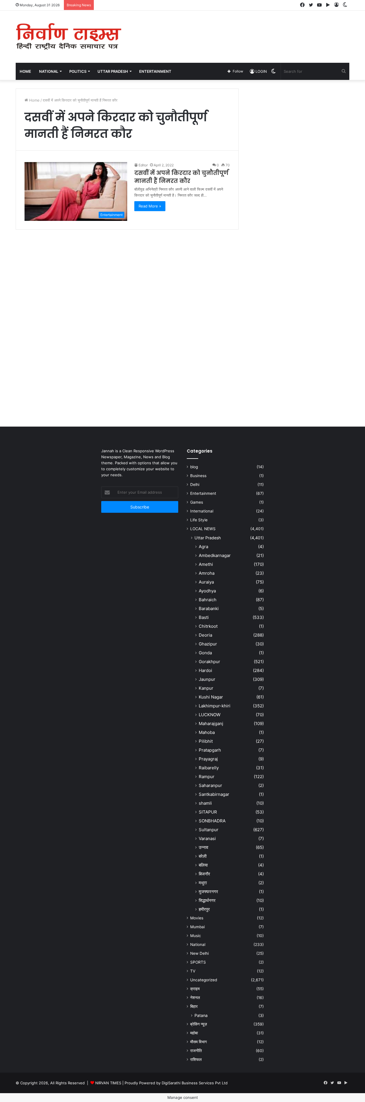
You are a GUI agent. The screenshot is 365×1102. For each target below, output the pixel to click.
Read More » (150, 206)
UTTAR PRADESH (113, 71)
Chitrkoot (208, 626)
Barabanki (209, 608)
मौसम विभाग (198, 1042)
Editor (143, 165)
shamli (205, 803)
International (201, 511)
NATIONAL (48, 71)
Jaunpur (207, 679)
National (197, 944)
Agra (203, 546)
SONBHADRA (212, 821)
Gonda (205, 652)
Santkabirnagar (214, 794)
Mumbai (197, 927)
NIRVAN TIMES (108, 1083)
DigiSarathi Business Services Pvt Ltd (195, 1083)
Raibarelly (209, 767)
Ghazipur (208, 644)
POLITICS (77, 71)
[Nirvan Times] (68, 36)
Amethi (206, 564)
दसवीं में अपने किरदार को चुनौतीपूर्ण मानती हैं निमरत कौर (181, 177)
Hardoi (205, 670)
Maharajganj (211, 723)
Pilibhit (206, 741)
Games (196, 502)
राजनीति (196, 1050)
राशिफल (196, 1059)
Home (25, 71)
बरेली (202, 856)
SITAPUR (208, 812)
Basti (204, 617)
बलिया (203, 865)
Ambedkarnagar (215, 555)
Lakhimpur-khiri (214, 706)
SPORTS (198, 962)
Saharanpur (210, 785)
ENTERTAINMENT (155, 71)
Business (198, 475)
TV (192, 971)
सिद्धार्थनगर (207, 900)
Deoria (205, 635)
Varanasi (207, 838)
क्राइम (195, 988)
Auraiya (206, 582)
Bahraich (207, 599)
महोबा (194, 1033)
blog (194, 467)
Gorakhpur (209, 661)
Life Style (199, 520)
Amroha (206, 573)
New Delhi (199, 953)
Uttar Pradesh (207, 537)
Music (195, 935)
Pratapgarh (210, 750)
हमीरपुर (204, 909)
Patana (201, 1015)
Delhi (194, 484)
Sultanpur (208, 829)
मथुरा (203, 882)
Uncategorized (203, 980)
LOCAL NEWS (203, 528)
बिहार (194, 1006)
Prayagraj (208, 759)
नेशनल (195, 997)
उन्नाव (203, 847)
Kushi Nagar (211, 697)
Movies (196, 918)
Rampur (206, 776)
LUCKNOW (209, 714)
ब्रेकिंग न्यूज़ (198, 1024)
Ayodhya (207, 591)
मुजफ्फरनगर (208, 891)
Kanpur (206, 688)
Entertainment (203, 493)
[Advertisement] (239, 29)
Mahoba (207, 732)
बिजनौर (204, 874)
